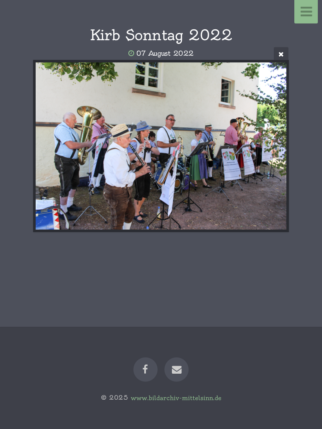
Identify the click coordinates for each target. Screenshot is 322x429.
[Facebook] (145, 369)
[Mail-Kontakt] (176, 369)
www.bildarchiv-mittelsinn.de (176, 397)
